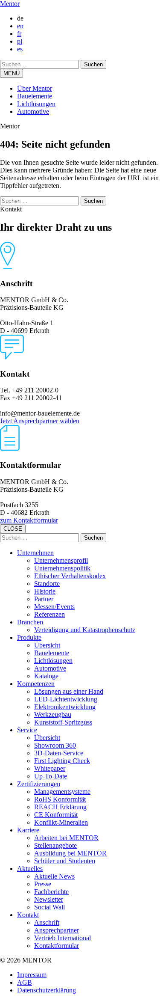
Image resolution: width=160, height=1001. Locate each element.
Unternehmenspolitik (62, 568)
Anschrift (46, 922)
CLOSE (12, 529)
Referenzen (49, 614)
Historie (44, 591)
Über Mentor (34, 88)
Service (27, 730)
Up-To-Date (50, 776)
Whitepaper (49, 768)
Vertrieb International (62, 938)
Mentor (10, 3)
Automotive (33, 111)
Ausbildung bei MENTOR (70, 853)
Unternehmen (35, 552)
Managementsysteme (62, 791)
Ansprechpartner (56, 930)
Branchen (30, 622)
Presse (42, 884)
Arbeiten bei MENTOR (66, 837)
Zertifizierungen (38, 783)
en (20, 26)
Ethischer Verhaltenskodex (70, 575)
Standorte (47, 583)
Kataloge (46, 676)
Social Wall (49, 907)
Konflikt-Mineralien (61, 822)
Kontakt (28, 914)
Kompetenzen (36, 683)
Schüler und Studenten (64, 860)
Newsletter (48, 899)
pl (19, 41)
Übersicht (47, 645)
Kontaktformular (56, 945)
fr (19, 33)
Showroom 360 (55, 745)
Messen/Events (54, 606)
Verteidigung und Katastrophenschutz (84, 629)
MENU (11, 73)
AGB (24, 982)
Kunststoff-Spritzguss (63, 722)
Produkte (29, 637)
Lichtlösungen (36, 103)
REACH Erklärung (60, 807)
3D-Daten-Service (58, 753)
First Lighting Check (62, 760)
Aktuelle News (54, 876)
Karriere (28, 830)
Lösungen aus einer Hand (68, 691)
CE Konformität (56, 814)
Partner (43, 599)
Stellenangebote (55, 845)
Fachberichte (51, 891)
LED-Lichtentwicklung (65, 699)
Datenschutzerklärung (46, 990)
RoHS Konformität (60, 799)
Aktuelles (30, 868)
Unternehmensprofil (61, 560)
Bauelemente (34, 96)
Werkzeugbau (52, 714)
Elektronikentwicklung (65, 706)
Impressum (32, 974)
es (20, 49)
